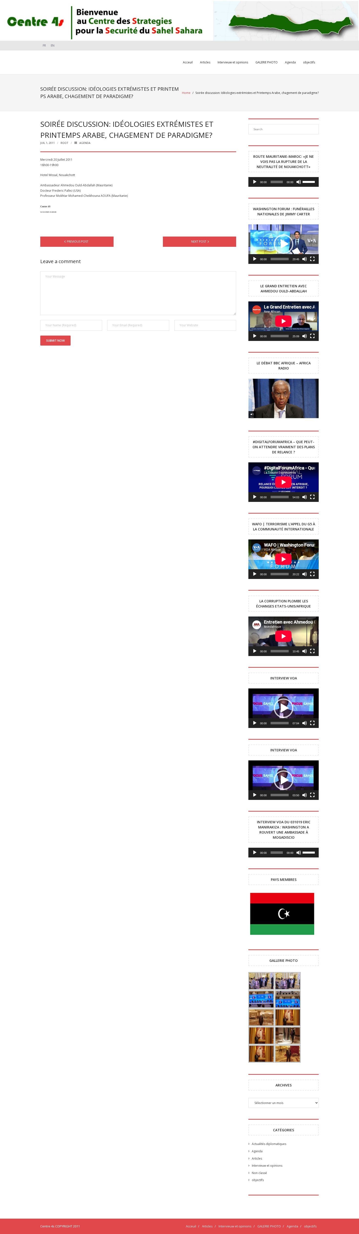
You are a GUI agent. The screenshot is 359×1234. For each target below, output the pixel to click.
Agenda (84, 143)
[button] (283, 244)
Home (186, 93)
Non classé (259, 1173)
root (64, 143)
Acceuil (191, 1226)
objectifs (258, 1180)
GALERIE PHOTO (269, 1226)
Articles (257, 1158)
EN (52, 45)
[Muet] (298, 181)
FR (44, 45)
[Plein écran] (312, 259)
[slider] (309, 181)
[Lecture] (254, 181)
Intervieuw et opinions (267, 1166)
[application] (283, 182)
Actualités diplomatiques (269, 1144)
